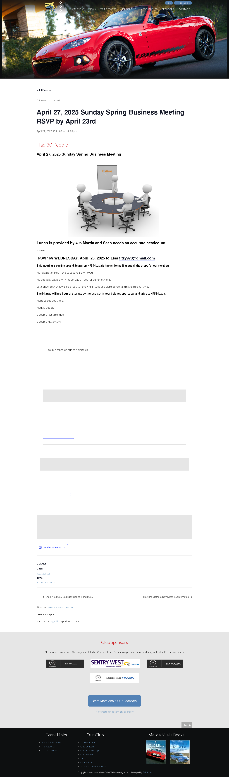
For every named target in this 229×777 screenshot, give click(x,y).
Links (83, 758)
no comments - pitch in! (60, 607)
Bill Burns (147, 772)
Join (169, 3)
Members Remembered (93, 766)
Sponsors (168, 9)
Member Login (183, 3)
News (92, 9)
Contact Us (86, 762)
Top (186, 725)
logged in (54, 621)
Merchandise (149, 9)
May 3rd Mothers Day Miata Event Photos (166, 597)
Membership (128, 9)
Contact (184, 9)
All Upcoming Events (52, 742)
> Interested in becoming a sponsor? (114, 711)
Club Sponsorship (89, 750)
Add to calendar (52, 547)
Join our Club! (87, 742)
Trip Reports (108, 9)
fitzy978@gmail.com (137, 258)
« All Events (44, 90)
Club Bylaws (86, 754)
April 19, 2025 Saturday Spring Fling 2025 (69, 597)
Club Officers (87, 746)
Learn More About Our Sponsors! (114, 701)
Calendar (78, 9)
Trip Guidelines (49, 750)
